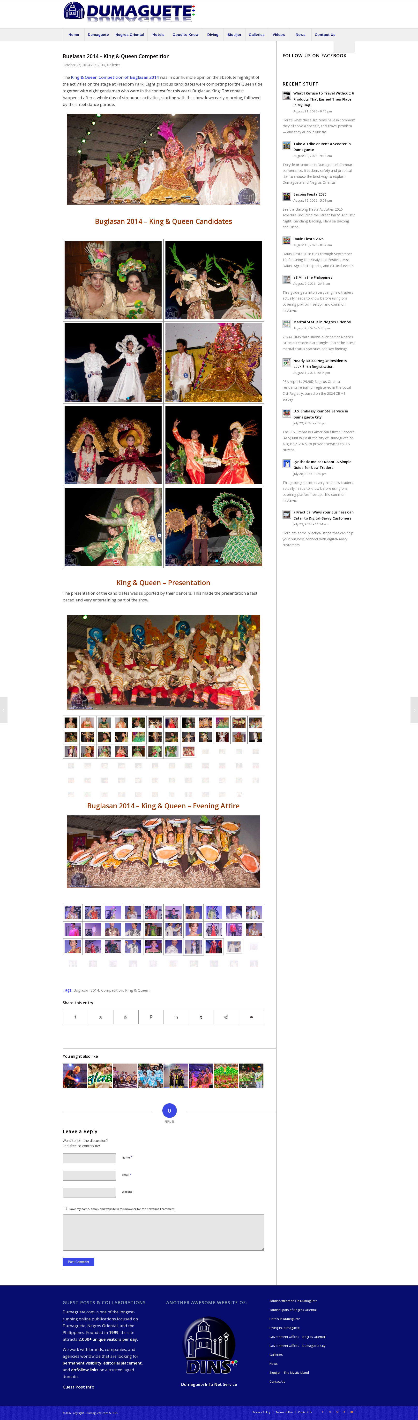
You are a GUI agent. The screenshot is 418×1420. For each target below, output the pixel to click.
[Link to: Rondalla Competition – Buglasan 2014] (201, 1076)
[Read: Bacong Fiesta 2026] (287, 196)
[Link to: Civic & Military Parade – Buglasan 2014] (251, 1076)
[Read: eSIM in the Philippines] (287, 279)
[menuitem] (73, 35)
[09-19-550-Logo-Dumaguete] (129, 14)
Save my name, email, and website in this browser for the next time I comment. (122, 1209)
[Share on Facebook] (75, 1017)
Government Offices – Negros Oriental (297, 1336)
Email (127, 1174)
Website (127, 1191)
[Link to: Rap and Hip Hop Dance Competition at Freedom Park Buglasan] (176, 1076)
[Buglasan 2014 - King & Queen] (113, 280)
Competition (112, 990)
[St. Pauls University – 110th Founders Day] (414, 710)
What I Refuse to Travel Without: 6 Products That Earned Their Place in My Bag (323, 99)
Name (127, 1157)
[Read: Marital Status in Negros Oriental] (287, 324)
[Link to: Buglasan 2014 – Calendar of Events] (100, 1076)
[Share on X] (100, 1017)
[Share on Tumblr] (201, 1017)
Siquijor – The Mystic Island (289, 1372)
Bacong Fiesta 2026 (309, 194)
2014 (101, 65)
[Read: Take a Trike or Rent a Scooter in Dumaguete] (287, 146)
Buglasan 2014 (86, 990)
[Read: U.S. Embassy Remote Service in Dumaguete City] (287, 413)
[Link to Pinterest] (337, 1412)
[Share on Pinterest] (151, 1017)
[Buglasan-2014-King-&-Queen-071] (172, 794)
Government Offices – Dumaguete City (297, 1345)
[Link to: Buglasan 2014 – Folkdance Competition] (125, 1076)
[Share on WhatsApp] (125, 1017)
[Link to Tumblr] (344, 1412)
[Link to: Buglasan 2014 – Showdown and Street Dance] (226, 1076)
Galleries (113, 65)
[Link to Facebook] (322, 1412)
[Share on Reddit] (226, 1017)
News (273, 1363)
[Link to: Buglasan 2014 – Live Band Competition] (75, 1076)
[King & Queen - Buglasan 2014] (71, 723)
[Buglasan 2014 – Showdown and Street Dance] (3, 710)
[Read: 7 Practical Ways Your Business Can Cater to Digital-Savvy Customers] (287, 514)
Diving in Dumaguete (284, 1327)
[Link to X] (330, 1412)
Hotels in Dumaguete (284, 1319)
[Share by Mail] (251, 1017)
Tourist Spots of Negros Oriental (293, 1310)
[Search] (344, 47)
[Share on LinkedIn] (176, 1017)
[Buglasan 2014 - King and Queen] (73, 912)
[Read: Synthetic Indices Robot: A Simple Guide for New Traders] (287, 463)
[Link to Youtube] (351, 1412)
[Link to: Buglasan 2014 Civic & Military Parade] (150, 1076)
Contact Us (277, 1381)
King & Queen (137, 990)
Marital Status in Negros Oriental (322, 322)
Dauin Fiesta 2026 (308, 239)
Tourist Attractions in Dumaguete (293, 1301)
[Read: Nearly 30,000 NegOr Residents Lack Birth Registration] (287, 362)
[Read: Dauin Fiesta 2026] (287, 241)
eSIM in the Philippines (312, 277)
